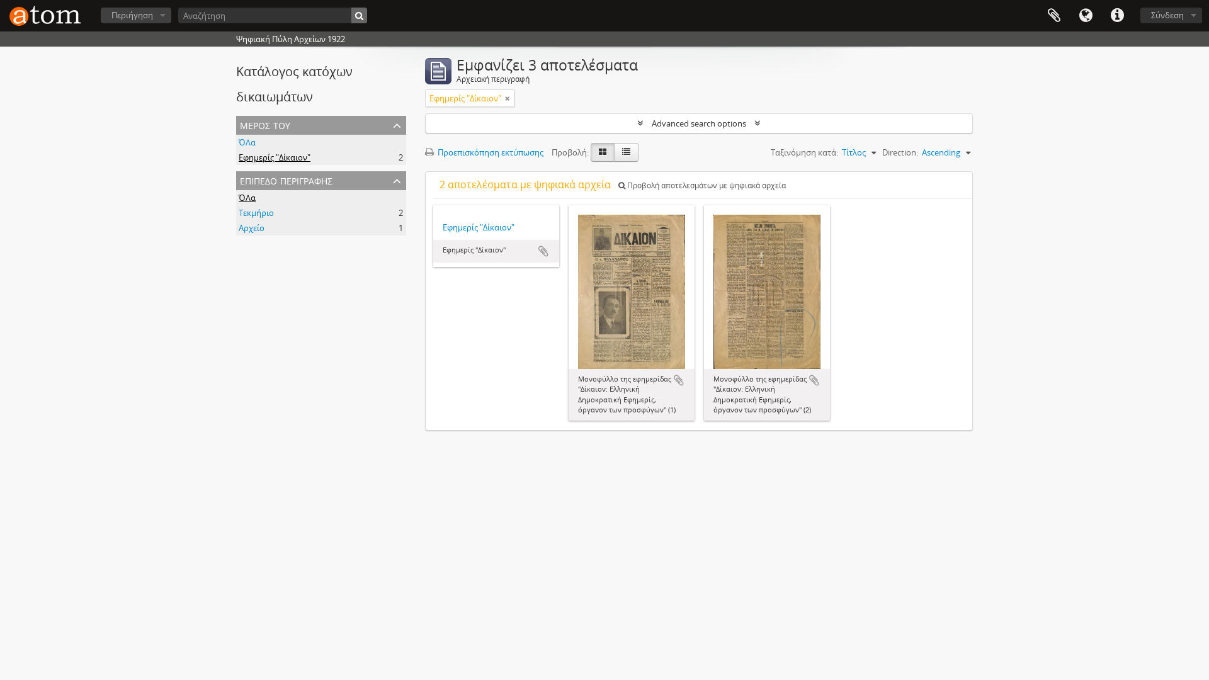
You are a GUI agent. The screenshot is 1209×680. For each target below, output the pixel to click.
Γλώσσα (1085, 15)
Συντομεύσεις (1117, 15)
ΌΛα (247, 142)
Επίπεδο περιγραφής (286, 179)
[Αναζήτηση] (359, 15)
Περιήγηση (132, 15)
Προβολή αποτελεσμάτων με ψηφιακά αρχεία (705, 185)
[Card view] (603, 152)
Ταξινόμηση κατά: (804, 152)
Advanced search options (699, 123)
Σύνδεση (1167, 15)
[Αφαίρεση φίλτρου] (507, 98)
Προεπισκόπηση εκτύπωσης (489, 152)
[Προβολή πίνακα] (626, 152)
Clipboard (1054, 15)
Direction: (900, 152)
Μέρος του (265, 124)
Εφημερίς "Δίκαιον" (274, 157)
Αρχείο (251, 228)
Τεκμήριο (256, 212)
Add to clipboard (543, 251)
